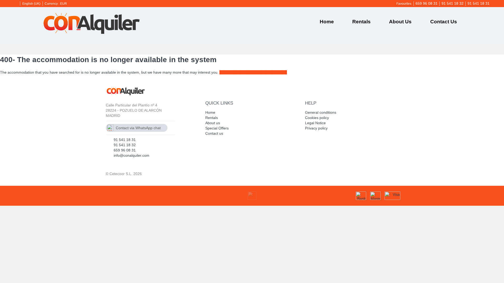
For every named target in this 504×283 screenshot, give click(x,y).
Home (327, 21)
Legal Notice (315, 123)
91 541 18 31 (479, 3)
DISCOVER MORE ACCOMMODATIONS (253, 72)
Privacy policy (316, 128)
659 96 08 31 (427, 3)
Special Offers (217, 128)
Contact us (443, 21)
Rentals (361, 21)
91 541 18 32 (453, 3)
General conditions (320, 112)
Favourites (403, 4)
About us (400, 21)
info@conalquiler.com (131, 155)
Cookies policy (317, 118)
